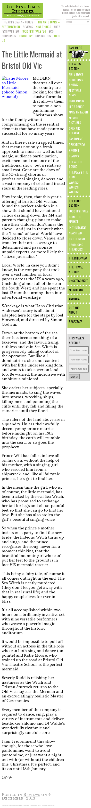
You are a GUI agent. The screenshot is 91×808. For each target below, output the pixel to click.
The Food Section (75, 203)
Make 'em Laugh (78, 112)
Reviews (28, 26)
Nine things (43, 26)
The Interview (78, 258)
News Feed (75, 233)
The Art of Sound (76, 164)
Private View (77, 144)
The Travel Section (76, 269)
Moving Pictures (75, 120)
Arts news (76, 74)
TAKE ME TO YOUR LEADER (76, 50)
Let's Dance (76, 106)
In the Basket (78, 227)
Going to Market (75, 219)
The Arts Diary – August (18, 22)
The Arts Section (75, 66)
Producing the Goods (76, 247)
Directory (26, 36)
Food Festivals (78, 211)
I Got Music (76, 100)
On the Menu (77, 239)
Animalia (74, 298)
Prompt (74, 150)
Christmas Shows (76, 82)
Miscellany (76, 290)
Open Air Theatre (74, 130)
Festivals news (75, 92)
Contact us (43, 36)
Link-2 (53, 805)
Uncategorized (78, 280)
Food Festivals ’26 (34, 31)
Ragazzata (75, 321)
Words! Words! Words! (74, 187)
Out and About (74, 310)
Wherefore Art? (35, 805)
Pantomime (76, 138)
